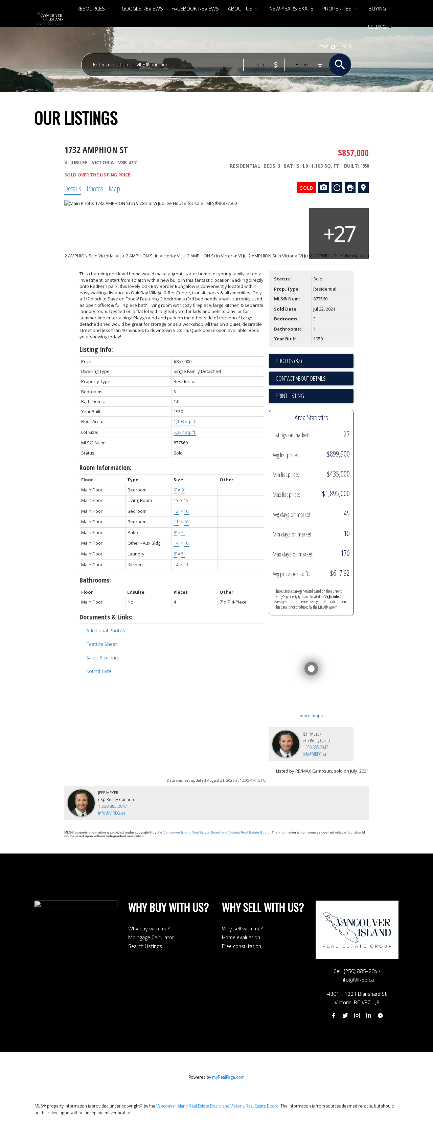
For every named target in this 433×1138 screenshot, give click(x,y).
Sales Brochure (102, 657)
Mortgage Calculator (151, 937)
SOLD (347, 46)
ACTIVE (322, 46)
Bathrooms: (95, 580)
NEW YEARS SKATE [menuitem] (291, 8)
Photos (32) (289, 361)
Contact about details (301, 378)
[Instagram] (357, 1015)
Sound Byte (99, 671)
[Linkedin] (368, 1015)
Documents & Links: (106, 616)
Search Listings (145, 946)
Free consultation (241, 946)
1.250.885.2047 (315, 747)
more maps (311, 716)
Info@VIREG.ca (314, 754)
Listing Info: (96, 349)
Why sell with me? (242, 928)
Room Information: (105, 467)
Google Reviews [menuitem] (142, 8)
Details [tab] (72, 188)
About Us (240, 8)
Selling (377, 27)
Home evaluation (241, 937)
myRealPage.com (228, 1077)
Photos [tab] (95, 188)
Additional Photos (105, 630)
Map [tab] (114, 188)
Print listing (290, 396)
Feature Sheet (101, 644)
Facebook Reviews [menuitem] (195, 8)
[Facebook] (333, 1015)
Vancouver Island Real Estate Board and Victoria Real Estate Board (216, 832)
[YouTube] (380, 1015)
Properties (336, 8)
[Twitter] (345, 1015)
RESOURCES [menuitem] (90, 8)
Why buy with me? (149, 928)
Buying (377, 8)
